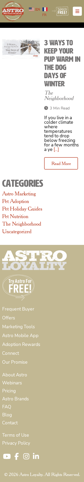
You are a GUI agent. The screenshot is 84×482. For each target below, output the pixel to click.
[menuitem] (18, 309)
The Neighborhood (58, 95)
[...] (56, 149)
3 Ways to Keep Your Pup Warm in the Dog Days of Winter (62, 63)
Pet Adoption (15, 201)
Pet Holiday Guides (22, 208)
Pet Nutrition (15, 216)
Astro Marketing (19, 193)
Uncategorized (16, 231)
